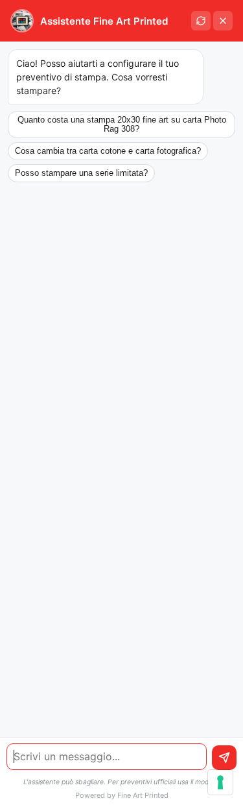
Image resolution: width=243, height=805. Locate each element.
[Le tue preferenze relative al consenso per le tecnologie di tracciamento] (220, 782)
